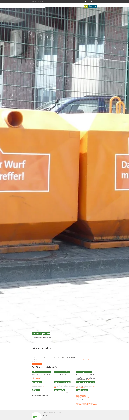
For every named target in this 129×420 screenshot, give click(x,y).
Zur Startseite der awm (37, 364)
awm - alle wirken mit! (37, 1)
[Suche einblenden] (85, 2)
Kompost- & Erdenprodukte (81, 396)
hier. (88, 379)
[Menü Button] (96, 1)
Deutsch (90, 1)
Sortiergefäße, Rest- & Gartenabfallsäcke (84, 397)
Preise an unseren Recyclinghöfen (82, 395)
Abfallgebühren (79, 394)
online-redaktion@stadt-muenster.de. (88, 359)
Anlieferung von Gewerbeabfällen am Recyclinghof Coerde (87, 404)
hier (57, 377)
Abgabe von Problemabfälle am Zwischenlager (85, 403)
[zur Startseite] (90, 6)
